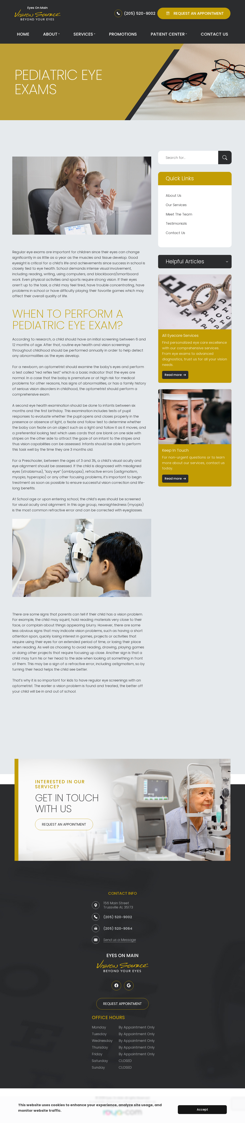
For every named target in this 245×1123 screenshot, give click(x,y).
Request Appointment (122, 1003)
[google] (129, 985)
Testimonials (176, 223)
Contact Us (214, 34)
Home (23, 34)
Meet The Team (179, 214)
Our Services (176, 204)
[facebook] (116, 985)
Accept (202, 1109)
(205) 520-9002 (117, 917)
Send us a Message (119, 940)
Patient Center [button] (168, 34)
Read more (173, 375)
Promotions (123, 34)
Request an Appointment (64, 824)
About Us (173, 195)
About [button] (50, 34)
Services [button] (83, 34)
